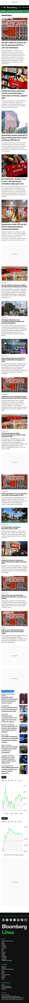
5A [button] (21, 780)
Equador (3, 952)
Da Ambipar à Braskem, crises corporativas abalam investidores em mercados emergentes (12, 321)
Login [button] (27, 7)
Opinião (3, 976)
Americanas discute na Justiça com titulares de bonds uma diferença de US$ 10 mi (14, 561)
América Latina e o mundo (7, 941)
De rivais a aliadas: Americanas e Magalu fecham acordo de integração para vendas (14, 286)
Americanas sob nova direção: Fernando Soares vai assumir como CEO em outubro (14, 397)
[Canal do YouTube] (11, 920)
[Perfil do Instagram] (14, 920)
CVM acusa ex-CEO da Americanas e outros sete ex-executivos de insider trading (12, 631)
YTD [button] (12, 780)
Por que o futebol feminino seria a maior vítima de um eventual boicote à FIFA (9, 709)
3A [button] (18, 780)
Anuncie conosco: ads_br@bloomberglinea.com (12, 999)
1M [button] (5, 780)
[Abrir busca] (24, 7)
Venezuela (3, 948)
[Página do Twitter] (7, 920)
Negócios (3, 966)
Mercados (3, 967)
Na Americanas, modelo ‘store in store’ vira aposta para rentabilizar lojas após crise (13, 181)
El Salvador (4, 957)
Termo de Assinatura (6, 986)
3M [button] (9, 780)
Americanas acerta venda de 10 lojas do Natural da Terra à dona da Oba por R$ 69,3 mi (14, 137)
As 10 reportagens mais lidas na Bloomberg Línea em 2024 (11, 528)
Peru (2, 950)
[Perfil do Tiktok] (22, 920)
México (3, 943)
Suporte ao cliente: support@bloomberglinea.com (12, 997)
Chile (2, 949)
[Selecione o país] (4, 7)
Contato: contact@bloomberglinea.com (10, 996)
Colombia (3, 946)
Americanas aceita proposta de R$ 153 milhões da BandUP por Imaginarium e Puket (13, 359)
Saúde (2, 977)
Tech (2, 970)
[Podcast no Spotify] (25, 920)
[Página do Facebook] (3, 920)
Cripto (2, 979)
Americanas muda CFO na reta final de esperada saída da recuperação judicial (14, 226)
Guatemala (3, 959)
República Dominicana (6, 960)
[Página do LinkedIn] (18, 920)
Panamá (3, 953)
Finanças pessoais (5, 974)
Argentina (3, 945)
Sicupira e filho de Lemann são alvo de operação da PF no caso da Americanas (13, 45)
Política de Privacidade (6, 987)
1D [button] (3, 780)
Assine (3, 984)
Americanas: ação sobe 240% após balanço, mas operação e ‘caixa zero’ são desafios (14, 596)
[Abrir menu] (2, 7)
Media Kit (3, 989)
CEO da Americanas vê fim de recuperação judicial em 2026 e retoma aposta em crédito (13, 434)
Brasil (2, 942)
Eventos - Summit (5, 995)
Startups (3, 972)
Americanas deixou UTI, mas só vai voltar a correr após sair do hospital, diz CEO (14, 494)
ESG (2, 973)
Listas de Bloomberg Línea (7, 969)
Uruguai (3, 955)
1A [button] (15, 780)
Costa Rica (3, 956)
